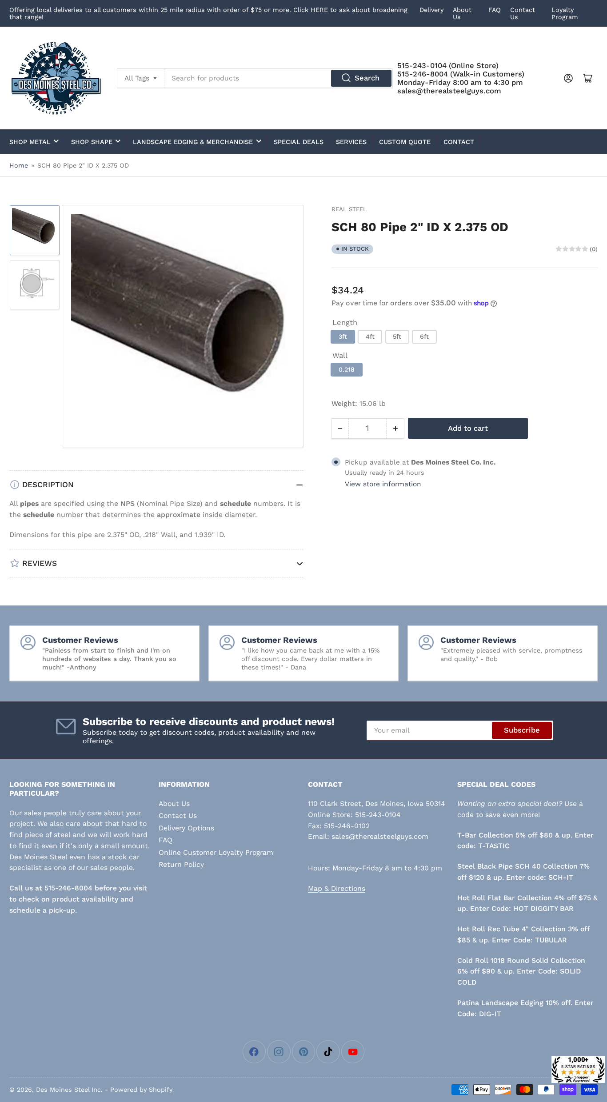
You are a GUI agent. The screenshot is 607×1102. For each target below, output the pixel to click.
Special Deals (298, 141)
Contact (458, 141)
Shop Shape (91, 141)
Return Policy (181, 864)
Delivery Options (186, 828)
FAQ (494, 9)
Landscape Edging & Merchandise (193, 141)
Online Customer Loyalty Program (216, 852)
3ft (343, 336)
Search (367, 78)
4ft (370, 336)
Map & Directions (336, 888)
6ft (424, 336)
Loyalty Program (564, 13)
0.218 (347, 369)
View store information (383, 484)
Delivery (431, 9)
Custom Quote (405, 141)
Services (351, 141)
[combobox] (278, 78)
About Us (174, 803)
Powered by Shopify (141, 1089)
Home (18, 165)
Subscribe (522, 730)
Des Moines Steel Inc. (69, 1089)
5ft (397, 336)
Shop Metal (30, 141)
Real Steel (349, 209)
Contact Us (178, 815)
